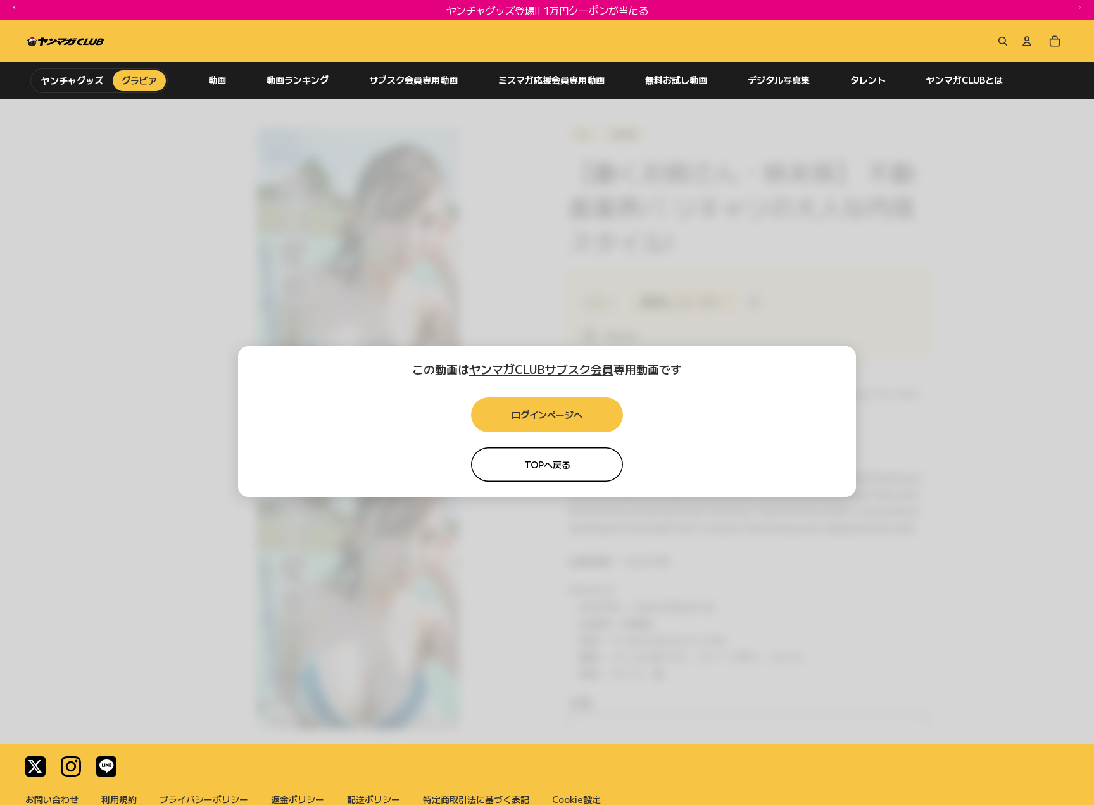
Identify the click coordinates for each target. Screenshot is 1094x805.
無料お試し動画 (676, 80)
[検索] (1000, 41)
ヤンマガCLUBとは (964, 80)
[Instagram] (71, 766)
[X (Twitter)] (35, 766)
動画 (217, 80)
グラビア (139, 80)
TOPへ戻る (547, 464)
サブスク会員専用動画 (413, 80)
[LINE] (106, 766)
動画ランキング (298, 80)
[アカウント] (1027, 41)
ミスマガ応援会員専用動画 (551, 80)
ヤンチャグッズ (72, 80)
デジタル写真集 (779, 80)
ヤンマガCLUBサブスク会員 (541, 369)
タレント (868, 80)
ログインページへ (547, 414)
